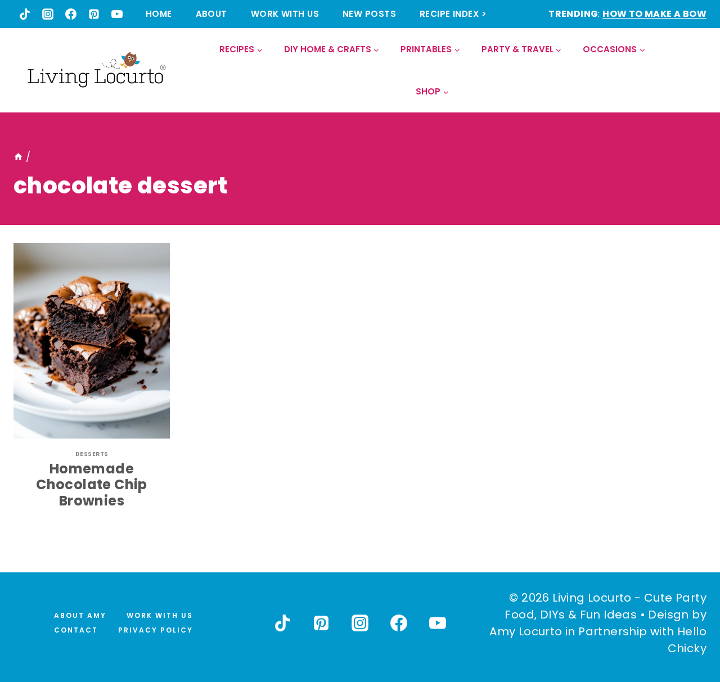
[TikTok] (25, 14)
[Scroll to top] (686, 632)
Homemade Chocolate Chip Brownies (91, 485)
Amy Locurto (525, 631)
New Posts (369, 14)
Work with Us (285, 14)
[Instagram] (48, 14)
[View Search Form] (697, 70)
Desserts (92, 454)
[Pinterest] (94, 14)
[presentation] (92, 341)
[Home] (18, 157)
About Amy (80, 615)
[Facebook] (71, 14)
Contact (76, 630)
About (211, 14)
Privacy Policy (155, 630)
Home (159, 14)
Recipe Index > (453, 14)
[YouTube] (117, 14)
